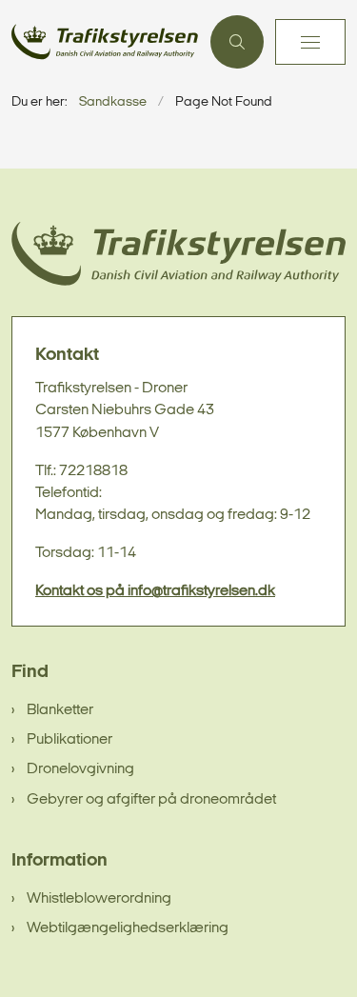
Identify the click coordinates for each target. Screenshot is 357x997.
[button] (310, 42)
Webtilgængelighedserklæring (127, 928)
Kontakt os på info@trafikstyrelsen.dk (155, 591)
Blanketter (60, 710)
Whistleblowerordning (99, 899)
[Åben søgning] (237, 42)
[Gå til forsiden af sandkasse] (105, 42)
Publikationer (69, 740)
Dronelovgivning (80, 769)
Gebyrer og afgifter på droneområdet (151, 800)
